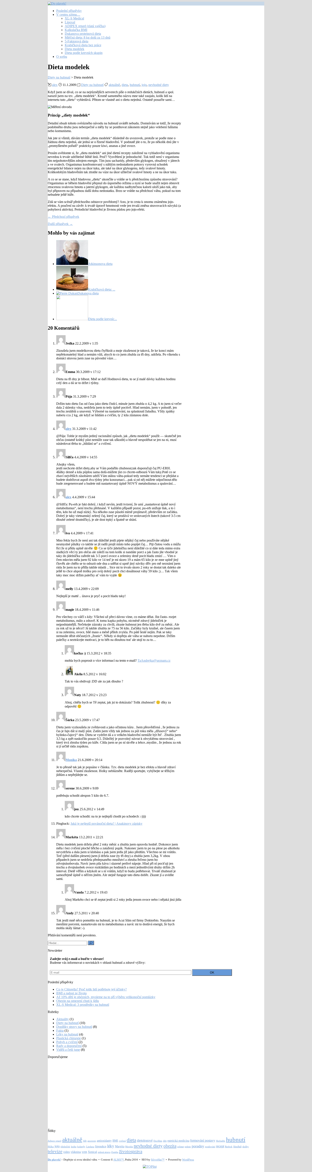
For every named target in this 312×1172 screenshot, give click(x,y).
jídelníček (65, 1146)
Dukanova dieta (88, 293)
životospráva (130, 1151)
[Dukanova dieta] (66, 293)
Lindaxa (90, 1146)
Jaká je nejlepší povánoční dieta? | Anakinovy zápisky (106, 823)
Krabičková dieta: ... (101, 289)
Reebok (228, 1146)
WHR (84, 1152)
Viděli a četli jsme (68, 1049)
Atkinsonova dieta (100, 264)
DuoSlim (157, 1141)
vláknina (76, 1152)
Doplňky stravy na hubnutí (74, 1026)
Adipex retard (54, 1141)
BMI (115, 1140)
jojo (144, 85)
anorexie (91, 1141)
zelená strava (104, 1152)
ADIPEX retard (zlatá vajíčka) (85, 26)
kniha (73, 1146)
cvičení (122, 1141)
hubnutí (135, 85)
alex (55, 85)
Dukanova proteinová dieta (83, 33)
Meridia (129, 1146)
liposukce (100, 1146)
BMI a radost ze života (71, 993)
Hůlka (51, 1146)
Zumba (114, 1152)
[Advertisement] (150, 1092)
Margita (119, 1146)
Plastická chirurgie (68, 1038)
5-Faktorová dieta (76, 41)
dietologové (145, 1140)
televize (55, 1151)
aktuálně (114, 85)
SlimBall (237, 1146)
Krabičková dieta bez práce (83, 45)
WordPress (188, 1159)
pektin (188, 1146)
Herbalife (220, 1141)
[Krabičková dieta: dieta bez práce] (72, 289)
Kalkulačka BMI (76, 30)
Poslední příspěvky (69, 11)
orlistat (180, 1146)
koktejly (81, 1146)
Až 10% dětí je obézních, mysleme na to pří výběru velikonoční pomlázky (105, 997)
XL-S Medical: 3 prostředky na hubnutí (82, 1004)
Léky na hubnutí (67, 1034)
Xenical (92, 1152)
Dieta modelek (74, 49)
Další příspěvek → (60, 224)
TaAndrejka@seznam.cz (154, 660)
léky (110, 1146)
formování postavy (202, 1140)
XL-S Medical (74, 18)
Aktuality (62, 1019)
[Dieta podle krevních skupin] (72, 319)
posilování (210, 1146)
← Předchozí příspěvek (63, 216)
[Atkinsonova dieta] (72, 264)
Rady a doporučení (69, 1046)
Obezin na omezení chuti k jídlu (77, 1001)
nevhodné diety (158, 85)
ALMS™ (118, 1159)
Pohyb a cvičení (67, 1042)
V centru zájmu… (68, 14)
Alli (85, 1141)
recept (220, 1146)
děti (165, 1141)
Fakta (60, 1030)
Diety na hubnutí (92, 85)
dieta (125, 85)
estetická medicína (178, 1140)
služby (245, 1146)
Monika (71, 760)
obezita (169, 1146)
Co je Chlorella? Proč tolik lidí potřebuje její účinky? (91, 989)
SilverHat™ (157, 1159)
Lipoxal (70, 22)
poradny (198, 1146)
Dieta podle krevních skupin (84, 53)
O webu (61, 56)
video (66, 1152)
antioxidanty (104, 1140)
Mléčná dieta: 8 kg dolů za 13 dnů (87, 37)
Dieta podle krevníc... (102, 319)
